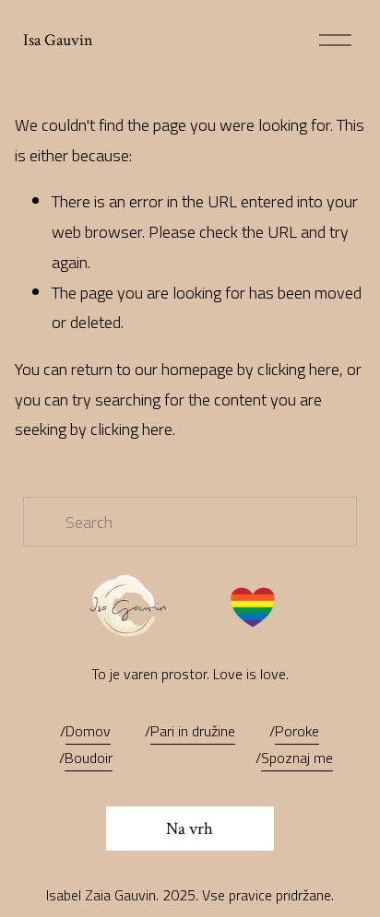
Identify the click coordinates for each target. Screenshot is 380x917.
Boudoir (89, 758)
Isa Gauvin (58, 40)
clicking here (298, 369)
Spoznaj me (297, 758)
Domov (88, 731)
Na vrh (189, 829)
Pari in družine (192, 731)
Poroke (297, 731)
